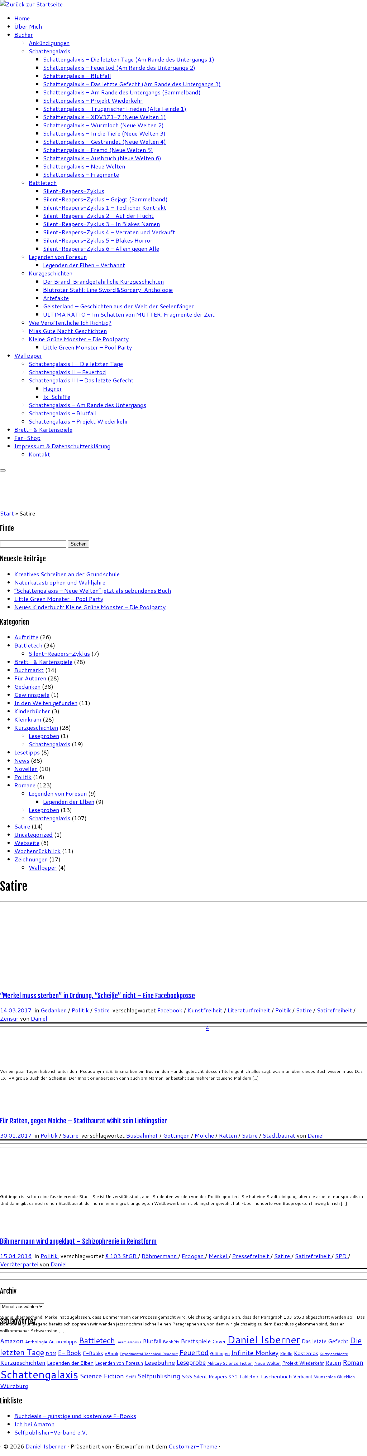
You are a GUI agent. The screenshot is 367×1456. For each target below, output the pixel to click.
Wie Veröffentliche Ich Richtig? (70, 322)
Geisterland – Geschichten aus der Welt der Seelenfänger (118, 306)
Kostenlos (306, 1353)
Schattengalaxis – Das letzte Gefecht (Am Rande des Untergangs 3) (132, 84)
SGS (187, 1376)
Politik (23, 777)
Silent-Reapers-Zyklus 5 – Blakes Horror (98, 240)
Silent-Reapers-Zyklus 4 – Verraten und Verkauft (109, 232)
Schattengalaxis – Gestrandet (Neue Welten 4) (104, 141)
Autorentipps (63, 1341)
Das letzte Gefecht (325, 1341)
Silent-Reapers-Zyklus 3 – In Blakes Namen (101, 224)
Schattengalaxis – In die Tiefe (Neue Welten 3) (104, 133)
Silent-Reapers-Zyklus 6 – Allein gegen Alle (101, 248)
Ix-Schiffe (56, 396)
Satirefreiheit (335, 1010)
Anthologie (36, 1342)
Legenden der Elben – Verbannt (84, 265)
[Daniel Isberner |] (31, 4)
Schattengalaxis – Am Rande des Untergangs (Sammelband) (122, 92)
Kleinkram (27, 719)
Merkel (219, 1256)
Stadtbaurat (280, 1135)
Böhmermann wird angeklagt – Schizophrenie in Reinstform (78, 1241)
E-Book (69, 1352)
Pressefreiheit (251, 1256)
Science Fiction (102, 1376)
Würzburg (14, 1386)
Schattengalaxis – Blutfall (77, 76)
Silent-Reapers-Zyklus (73, 191)
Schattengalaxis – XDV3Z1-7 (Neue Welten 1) (104, 117)
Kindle (286, 1353)
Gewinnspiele (31, 694)
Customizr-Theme (192, 1446)
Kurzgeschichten (50, 273)
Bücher (23, 34)
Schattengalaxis (49, 51)
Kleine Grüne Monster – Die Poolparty (79, 339)
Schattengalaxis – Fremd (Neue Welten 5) (98, 150)
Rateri (333, 1363)
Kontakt (39, 454)
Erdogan (193, 1256)
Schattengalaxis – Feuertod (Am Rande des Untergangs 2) (119, 67)
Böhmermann (160, 1256)
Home (22, 18)
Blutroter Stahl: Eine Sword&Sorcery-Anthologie (108, 289)
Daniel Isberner (263, 1339)
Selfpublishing (158, 1376)
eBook (111, 1353)
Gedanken (27, 686)
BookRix (171, 1342)
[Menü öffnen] (3, 470)
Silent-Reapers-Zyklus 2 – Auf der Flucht (98, 215)
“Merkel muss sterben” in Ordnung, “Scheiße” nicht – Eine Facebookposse (97, 996)
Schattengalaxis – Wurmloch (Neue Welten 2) (103, 125)
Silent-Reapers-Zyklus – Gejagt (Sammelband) (105, 199)
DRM (51, 1353)
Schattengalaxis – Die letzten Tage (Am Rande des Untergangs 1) (128, 59)
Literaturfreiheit (250, 1010)
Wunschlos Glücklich (334, 1377)
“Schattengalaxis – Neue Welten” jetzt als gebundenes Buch (92, 590)
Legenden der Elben (68, 801)
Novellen (26, 768)
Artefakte (56, 298)
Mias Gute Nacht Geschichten (68, 331)
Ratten (228, 1135)
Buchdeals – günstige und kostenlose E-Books (75, 1416)
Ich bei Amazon (34, 1424)
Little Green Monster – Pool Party (87, 347)
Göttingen (177, 1135)
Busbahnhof (142, 1135)
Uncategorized (33, 834)
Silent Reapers (210, 1376)
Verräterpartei (20, 1264)
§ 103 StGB (121, 1256)
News (21, 760)
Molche (205, 1135)
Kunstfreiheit (205, 1010)
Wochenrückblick (37, 851)
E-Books (93, 1353)
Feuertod (194, 1352)
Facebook (170, 1010)
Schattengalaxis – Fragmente (81, 174)
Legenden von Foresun (58, 257)
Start (7, 513)
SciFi (130, 1377)
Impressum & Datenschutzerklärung (62, 446)
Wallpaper (28, 355)
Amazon (12, 1341)
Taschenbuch (276, 1376)
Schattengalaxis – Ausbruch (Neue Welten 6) (102, 158)
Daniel (39, 1018)
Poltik (283, 1010)
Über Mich (28, 26)
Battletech (43, 183)
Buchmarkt (29, 670)
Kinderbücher (32, 711)
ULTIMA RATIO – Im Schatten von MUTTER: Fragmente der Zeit (129, 314)
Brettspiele (196, 1341)
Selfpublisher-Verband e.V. (50, 1432)
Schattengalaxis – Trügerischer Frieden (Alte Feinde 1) (114, 108)
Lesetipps (27, 752)
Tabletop (248, 1376)
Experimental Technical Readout (149, 1353)
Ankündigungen (49, 43)
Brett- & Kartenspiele (43, 429)
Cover (219, 1341)
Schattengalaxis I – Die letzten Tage (76, 364)
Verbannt (303, 1376)
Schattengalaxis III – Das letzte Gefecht (81, 380)
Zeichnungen (31, 859)
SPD (341, 1256)
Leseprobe (191, 1362)
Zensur (10, 1018)
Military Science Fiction (230, 1363)
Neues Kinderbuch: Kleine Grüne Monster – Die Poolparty (90, 607)
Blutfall (152, 1341)
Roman (353, 1362)
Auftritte (26, 637)
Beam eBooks (129, 1341)
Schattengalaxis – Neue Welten (84, 166)
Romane (24, 785)
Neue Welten (267, 1363)
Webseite (26, 843)
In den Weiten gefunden (45, 703)
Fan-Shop (27, 438)
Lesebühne (159, 1362)
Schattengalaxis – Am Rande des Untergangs (87, 405)
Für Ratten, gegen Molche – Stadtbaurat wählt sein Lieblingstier (83, 1121)
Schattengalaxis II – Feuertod (67, 372)
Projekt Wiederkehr (303, 1363)
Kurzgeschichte (334, 1353)
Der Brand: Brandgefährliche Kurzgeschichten (103, 281)
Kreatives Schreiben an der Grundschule (67, 574)
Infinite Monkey (254, 1352)
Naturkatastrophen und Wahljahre (59, 582)
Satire (22, 826)
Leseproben (44, 736)
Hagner (52, 388)
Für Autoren (30, 678)
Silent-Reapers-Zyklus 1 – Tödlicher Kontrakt (104, 207)
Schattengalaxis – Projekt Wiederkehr (93, 100)
